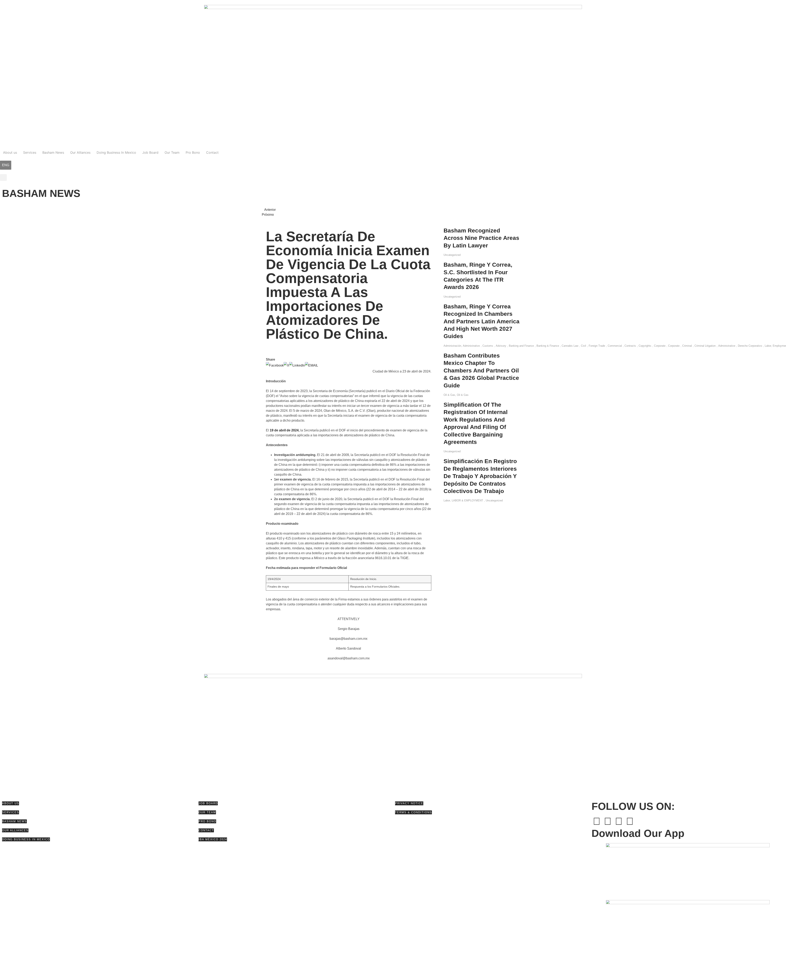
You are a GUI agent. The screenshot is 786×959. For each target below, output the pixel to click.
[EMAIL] (311, 365)
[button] (3, 177)
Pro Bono (193, 152)
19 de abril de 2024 (284, 430)
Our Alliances (80, 152)
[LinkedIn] (297, 365)
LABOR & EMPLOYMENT (467, 500)
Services (29, 152)
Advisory (501, 345)
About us (10, 152)
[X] (286, 365)
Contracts (630, 345)
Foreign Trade (597, 345)
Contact (212, 152)
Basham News (53, 152)
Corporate (659, 345)
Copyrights (645, 345)
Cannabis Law (570, 345)
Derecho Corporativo (750, 345)
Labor (447, 500)
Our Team (172, 152)
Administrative (471, 345)
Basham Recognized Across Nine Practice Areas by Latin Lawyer (481, 238)
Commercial (615, 345)
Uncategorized (452, 254)
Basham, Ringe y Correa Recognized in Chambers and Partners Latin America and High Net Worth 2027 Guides (481, 321)
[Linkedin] (619, 821)
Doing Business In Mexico (116, 152)
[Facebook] (275, 365)
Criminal (687, 345)
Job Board (150, 152)
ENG (5, 165)
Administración (452, 345)
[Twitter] (608, 821)
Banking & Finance (547, 345)
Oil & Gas (449, 394)
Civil (583, 345)
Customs (487, 345)
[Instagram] (630, 821)
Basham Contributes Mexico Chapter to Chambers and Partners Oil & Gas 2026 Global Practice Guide (481, 370)
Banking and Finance (521, 345)
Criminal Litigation (705, 345)
